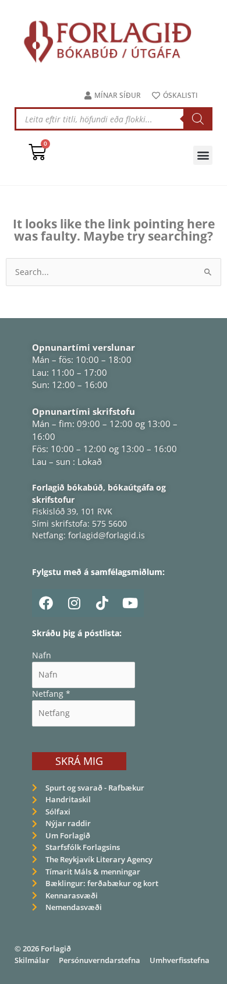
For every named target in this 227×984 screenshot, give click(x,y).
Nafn (41, 655)
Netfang (51, 693)
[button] (202, 155)
